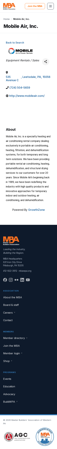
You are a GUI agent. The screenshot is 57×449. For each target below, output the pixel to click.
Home (6, 19)
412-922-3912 (10, 271)
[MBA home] (9, 6)
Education (9, 386)
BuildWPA (10, 401)
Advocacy (9, 394)
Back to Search (15, 42)
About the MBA (12, 297)
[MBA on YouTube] (28, 279)
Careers (9, 312)
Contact (8, 320)
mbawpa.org (25, 271)
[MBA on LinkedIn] (22, 279)
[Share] (45, 61)
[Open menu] (50, 6)
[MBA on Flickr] (16, 279)
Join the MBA (35, 6)
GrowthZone (36, 209)
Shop (7, 361)
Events (7, 378)
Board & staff (11, 304)
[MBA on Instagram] (11, 279)
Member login (12, 353)
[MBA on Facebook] (5, 279)
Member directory (15, 338)
